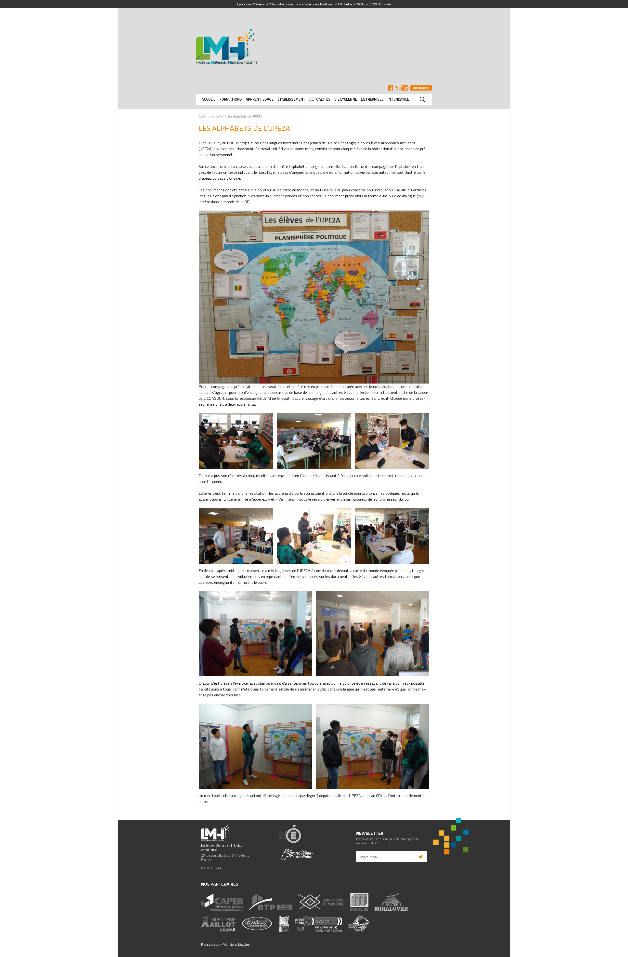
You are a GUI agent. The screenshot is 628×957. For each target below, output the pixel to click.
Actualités (319, 99)
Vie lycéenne (345, 99)
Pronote (421, 88)
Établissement (291, 99)
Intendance (398, 99)
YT (401, 88)
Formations (231, 99)
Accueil (209, 99)
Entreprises (372, 99)
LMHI (202, 116)
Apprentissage (260, 99)
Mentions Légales (236, 944)
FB (390, 88)
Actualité (216, 116)
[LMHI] (314, 46)
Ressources (210, 944)
